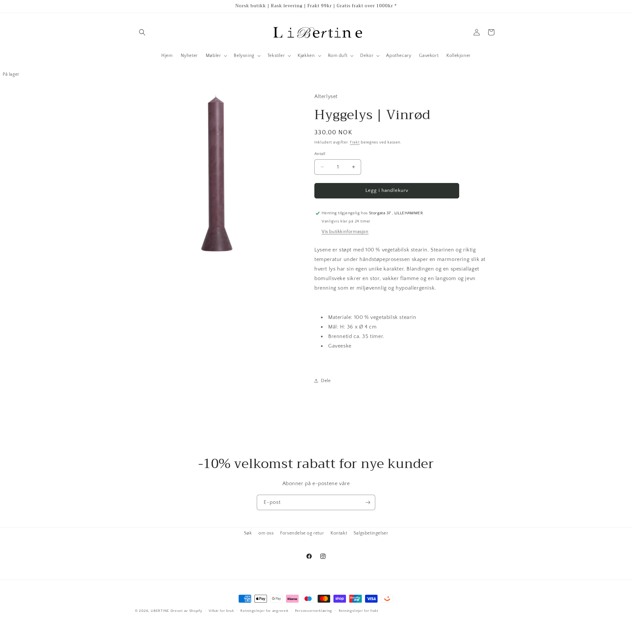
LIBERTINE (160, 611)
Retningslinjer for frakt (358, 611)
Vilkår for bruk (221, 611)
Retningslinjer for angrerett (264, 611)
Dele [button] (325, 380)
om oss (266, 533)
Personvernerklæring (313, 611)
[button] (142, 32)
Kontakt (338, 533)
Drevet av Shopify (186, 611)
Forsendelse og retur (302, 533)
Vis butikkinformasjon (345, 231)
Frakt (355, 142)
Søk (248, 533)
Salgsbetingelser (371, 533)
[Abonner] (367, 502)
